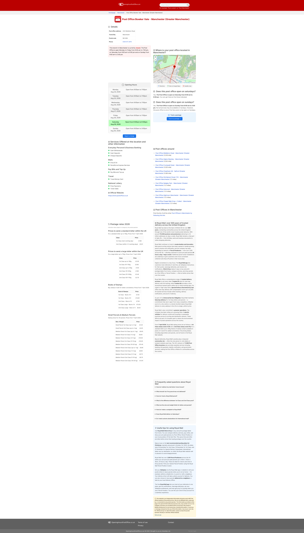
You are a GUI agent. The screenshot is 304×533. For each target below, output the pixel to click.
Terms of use (158, 514)
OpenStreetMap (186, 82)
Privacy (140, 526)
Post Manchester (184, 8)
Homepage (112, 12)
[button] (174, 67)
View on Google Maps (174, 86)
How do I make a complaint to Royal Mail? (168, 409)
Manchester (120, 12)
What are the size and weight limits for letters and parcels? (174, 405)
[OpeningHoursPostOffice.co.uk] (129, 4)
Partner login (192, 531)
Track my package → (175, 118)
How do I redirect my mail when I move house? (170, 387)
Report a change (129, 136)
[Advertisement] (129, 69)
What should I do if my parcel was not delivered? (171, 391)
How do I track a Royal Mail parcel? (166, 396)
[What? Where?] (188, 5)
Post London (172, 8)
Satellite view (188, 86)
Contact (171, 522)
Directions (162, 86)
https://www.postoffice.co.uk (118, 195)
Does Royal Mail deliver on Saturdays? (167, 414)
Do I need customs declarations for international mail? (172, 418)
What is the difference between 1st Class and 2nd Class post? (175, 400)
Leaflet (180, 82)
